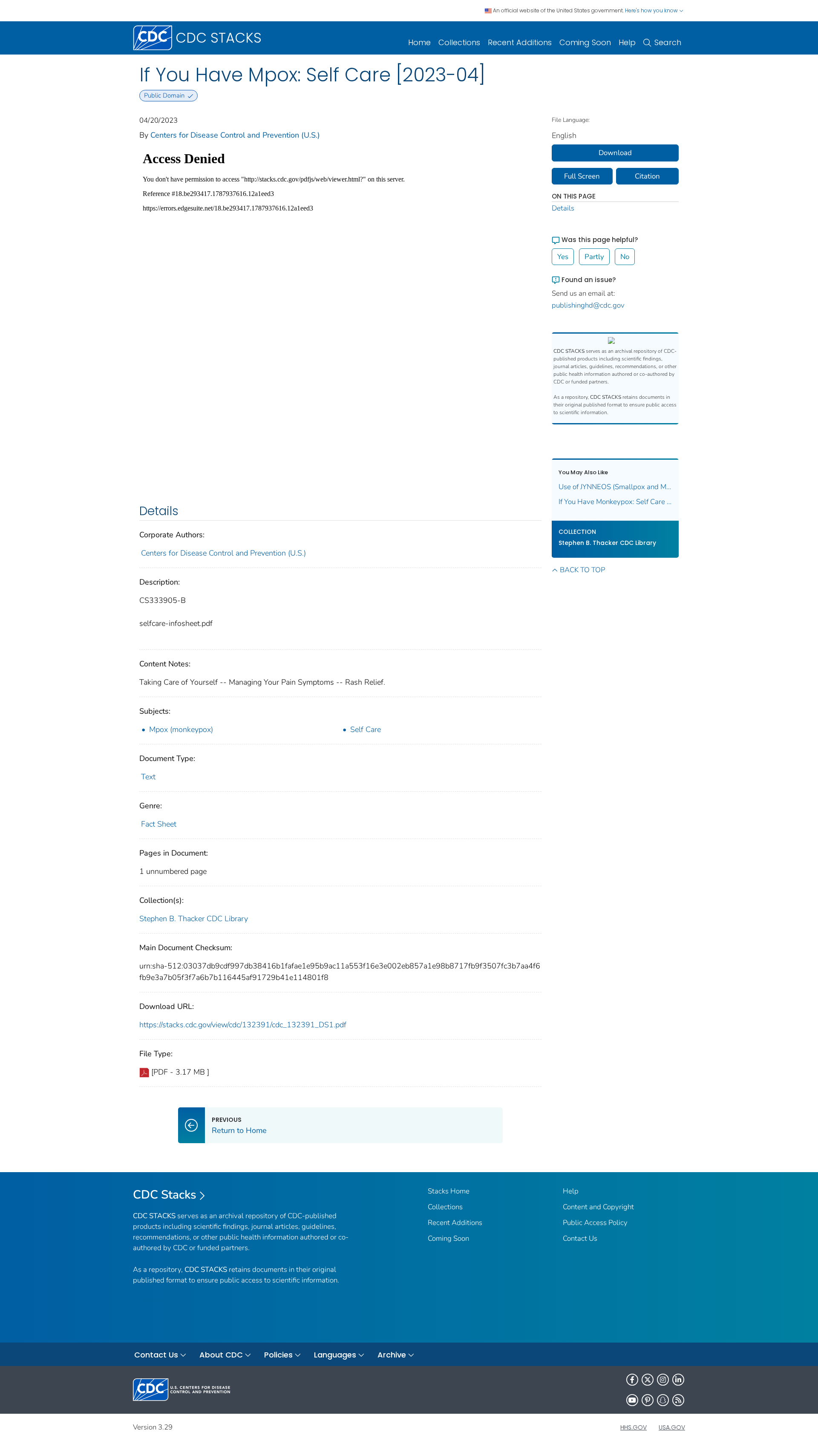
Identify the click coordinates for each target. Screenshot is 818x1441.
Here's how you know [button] (652, 10)
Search (667, 42)
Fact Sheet (158, 824)
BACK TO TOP (582, 570)
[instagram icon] (663, 1379)
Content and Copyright (598, 1207)
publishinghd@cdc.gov (588, 305)
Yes (562, 257)
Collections (459, 42)
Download (615, 153)
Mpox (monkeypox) (181, 729)
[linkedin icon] (678, 1379)
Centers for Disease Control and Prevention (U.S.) (235, 135)
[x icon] (647, 1379)
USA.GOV (672, 1427)
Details (563, 208)
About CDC (221, 1354)
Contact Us (580, 1238)
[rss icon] (678, 1400)
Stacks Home (448, 1191)
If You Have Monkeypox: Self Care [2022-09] (615, 502)
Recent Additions (520, 42)
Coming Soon (585, 42)
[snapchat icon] (663, 1400)
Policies (278, 1354)
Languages (335, 1354)
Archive (391, 1354)
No (624, 257)
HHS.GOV (633, 1427)
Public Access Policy (595, 1223)
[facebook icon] (632, 1379)
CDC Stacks (164, 1195)
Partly (594, 257)
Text (148, 777)
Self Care (365, 729)
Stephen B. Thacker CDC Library (193, 919)
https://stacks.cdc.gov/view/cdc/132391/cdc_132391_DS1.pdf (242, 1025)
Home (419, 42)
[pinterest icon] (647, 1400)
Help (627, 42)
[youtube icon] (632, 1400)
